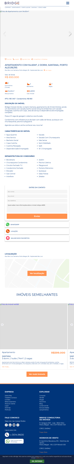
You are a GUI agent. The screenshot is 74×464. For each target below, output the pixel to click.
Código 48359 (42, 7)
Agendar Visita (26, 59)
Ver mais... (5, 367)
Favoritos (42, 402)
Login (7, 406)
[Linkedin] (10, 425)
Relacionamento (10, 402)
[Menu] (67, 3)
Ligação (17, 59)
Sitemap (8, 408)
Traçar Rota (43, 432)
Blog (41, 404)
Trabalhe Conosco (11, 398)
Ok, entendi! (37, 461)
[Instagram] (17, 425)
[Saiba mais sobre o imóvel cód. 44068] (33, 326)
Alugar (41, 400)
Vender (41, 398)
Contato (7, 400)
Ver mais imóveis (37, 374)
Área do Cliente (10, 404)
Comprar (8, 7)
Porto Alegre (26, 7)
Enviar (37, 216)
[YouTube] (14, 425)
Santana (34, 7)
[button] (69, 33)
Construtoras (43, 406)
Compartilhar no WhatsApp (40, 59)
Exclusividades (44, 408)
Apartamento (16, 7)
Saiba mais (39, 458)
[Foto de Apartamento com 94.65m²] (37, 34)
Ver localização (37, 273)
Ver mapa (48, 70)
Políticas (8, 410)
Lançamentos (44, 410)
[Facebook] (6, 425)
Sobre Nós (8, 396)
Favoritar (9, 59)
